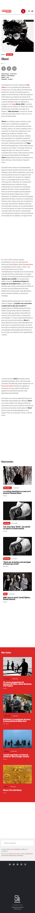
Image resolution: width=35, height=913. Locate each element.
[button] (23, 11)
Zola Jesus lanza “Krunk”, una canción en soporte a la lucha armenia (16, 528)
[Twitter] (10, 864)
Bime (5, 594)
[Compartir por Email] (14, 68)
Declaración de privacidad (17, 907)
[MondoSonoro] (6, 11)
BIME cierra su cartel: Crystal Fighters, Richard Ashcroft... (16, 598)
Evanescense (27, 264)
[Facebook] (14, 864)
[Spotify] (21, 864)
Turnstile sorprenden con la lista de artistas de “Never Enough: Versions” (16, 756)
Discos (4, 792)
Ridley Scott (7, 716)
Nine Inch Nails (7, 386)
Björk (15, 264)
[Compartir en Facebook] (3, 68)
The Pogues (7, 678)
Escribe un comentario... (10, 843)
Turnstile (6, 751)
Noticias (5, 495)
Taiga (13, 104)
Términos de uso (17, 909)
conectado (16, 849)
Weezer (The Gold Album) (12, 790)
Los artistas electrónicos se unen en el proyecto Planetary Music (17, 492)
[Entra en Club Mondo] (17, 899)
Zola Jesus (9, 54)
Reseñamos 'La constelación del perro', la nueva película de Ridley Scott (17, 720)
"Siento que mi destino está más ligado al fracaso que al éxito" (17, 563)
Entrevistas (5, 566)
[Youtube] (25, 864)
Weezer (6, 786)
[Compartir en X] (9, 68)
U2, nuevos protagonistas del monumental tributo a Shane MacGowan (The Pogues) (17, 684)
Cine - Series (6, 723)
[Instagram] (17, 864)
